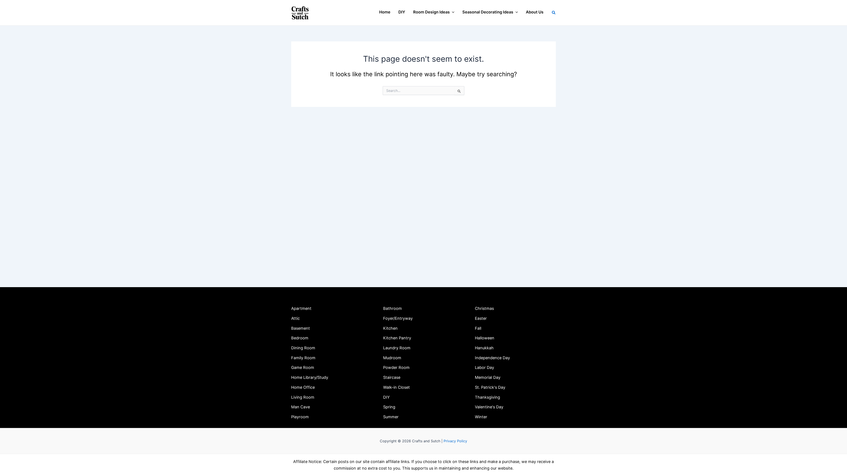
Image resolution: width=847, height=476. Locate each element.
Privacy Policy (455, 441)
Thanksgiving (487, 397)
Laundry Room (396, 348)
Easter (481, 318)
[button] (452, 12)
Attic (295, 318)
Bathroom (392, 308)
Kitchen (390, 328)
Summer (391, 417)
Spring (389, 407)
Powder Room (396, 367)
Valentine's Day (489, 407)
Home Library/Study (309, 377)
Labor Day (484, 367)
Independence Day (492, 357)
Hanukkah (484, 348)
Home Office (303, 387)
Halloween (484, 338)
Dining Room (303, 348)
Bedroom (299, 338)
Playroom (300, 417)
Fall (478, 328)
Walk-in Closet (396, 387)
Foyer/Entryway (398, 318)
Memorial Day (487, 377)
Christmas (484, 308)
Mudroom (392, 357)
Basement (300, 328)
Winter (481, 417)
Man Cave (300, 407)
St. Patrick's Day (490, 387)
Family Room (303, 357)
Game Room (302, 367)
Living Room (302, 397)
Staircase (391, 377)
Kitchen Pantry (397, 338)
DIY (386, 397)
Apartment (301, 308)
